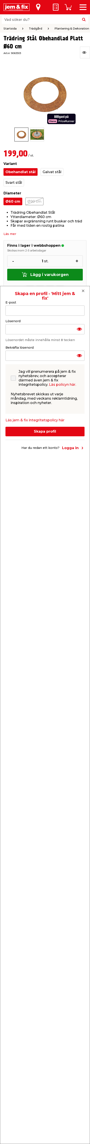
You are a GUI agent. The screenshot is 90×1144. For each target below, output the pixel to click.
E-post (10, 302)
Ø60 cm (12, 201)
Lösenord (13, 321)
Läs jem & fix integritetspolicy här (34, 420)
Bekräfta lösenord (19, 348)
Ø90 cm (34, 201)
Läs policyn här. (62, 384)
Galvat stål (52, 172)
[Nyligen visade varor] (85, 52)
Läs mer (9, 234)
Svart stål (13, 183)
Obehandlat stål (20, 172)
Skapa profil (45, 431)
